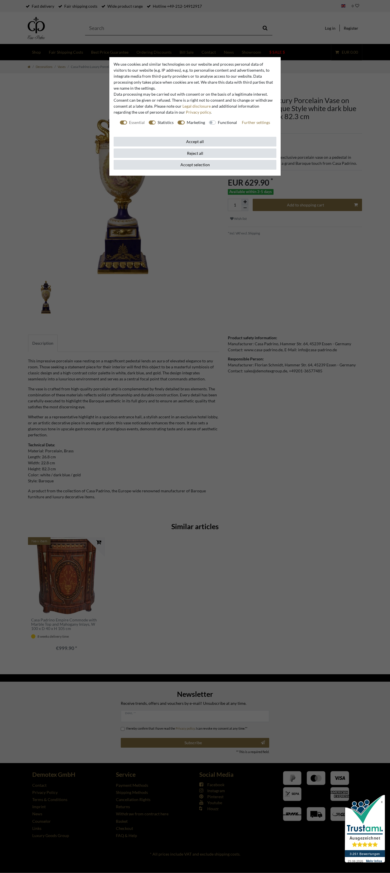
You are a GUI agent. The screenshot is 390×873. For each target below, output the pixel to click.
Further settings (256, 122)
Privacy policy (198, 112)
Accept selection (195, 164)
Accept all (195, 141)
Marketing (196, 122)
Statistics (166, 122)
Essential (137, 122)
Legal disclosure (196, 106)
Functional (227, 122)
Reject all (195, 153)
